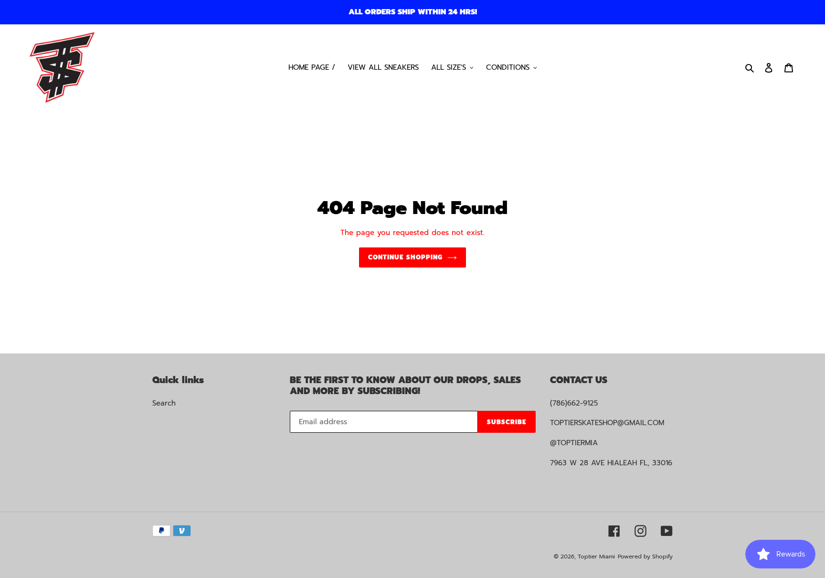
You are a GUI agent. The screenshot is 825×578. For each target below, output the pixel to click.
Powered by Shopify (645, 556)
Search (164, 403)
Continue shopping (405, 257)
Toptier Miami (596, 556)
